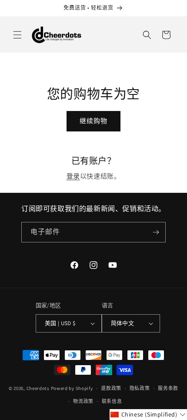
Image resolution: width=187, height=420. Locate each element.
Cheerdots (38, 388)
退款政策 (111, 388)
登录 (73, 176)
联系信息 (112, 401)
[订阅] (155, 232)
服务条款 (168, 388)
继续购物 (93, 121)
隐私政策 (140, 388)
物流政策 (83, 401)
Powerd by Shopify (72, 388)
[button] (17, 34)
